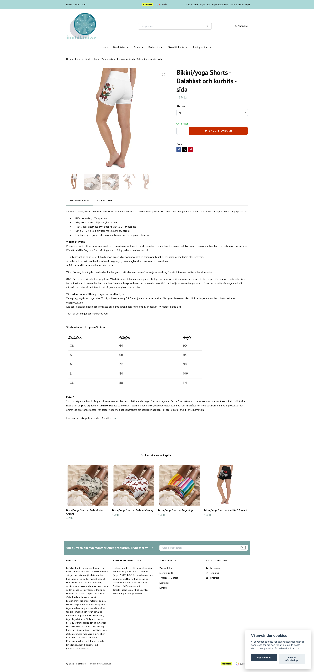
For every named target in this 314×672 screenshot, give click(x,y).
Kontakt (162, 587)
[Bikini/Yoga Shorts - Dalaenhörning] (134, 485)
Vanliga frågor (166, 567)
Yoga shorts (107, 59)
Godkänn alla (264, 657)
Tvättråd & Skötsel (168, 577)
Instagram (214, 572)
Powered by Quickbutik (100, 663)
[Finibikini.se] (111, 26)
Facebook (214, 567)
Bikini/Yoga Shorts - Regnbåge (175, 510)
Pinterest (214, 577)
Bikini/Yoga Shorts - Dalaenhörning (132, 510)
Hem (105, 47)
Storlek (180, 106)
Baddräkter (119, 47)
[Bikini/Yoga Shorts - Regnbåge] (180, 485)
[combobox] (212, 112)
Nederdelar (91, 59)
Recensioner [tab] (105, 200)
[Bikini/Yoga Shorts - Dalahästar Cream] (88, 485)
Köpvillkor (164, 582)
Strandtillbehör (176, 47)
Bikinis (136, 47)
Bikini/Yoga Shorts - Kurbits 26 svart (225, 510)
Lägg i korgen (220, 130)
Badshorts (154, 47)
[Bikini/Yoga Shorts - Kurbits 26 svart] (226, 485)
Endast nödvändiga (291, 659)
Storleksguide (166, 572)
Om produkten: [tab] (79, 200)
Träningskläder (200, 47)
